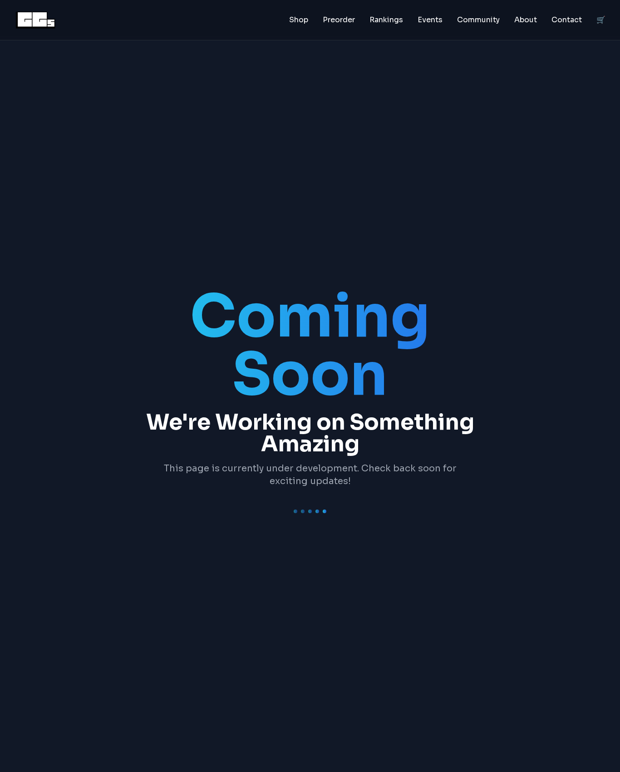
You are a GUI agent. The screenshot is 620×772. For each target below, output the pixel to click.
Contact (566, 20)
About (525, 20)
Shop (298, 20)
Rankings (386, 20)
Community (478, 20)
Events (430, 20)
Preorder (339, 20)
